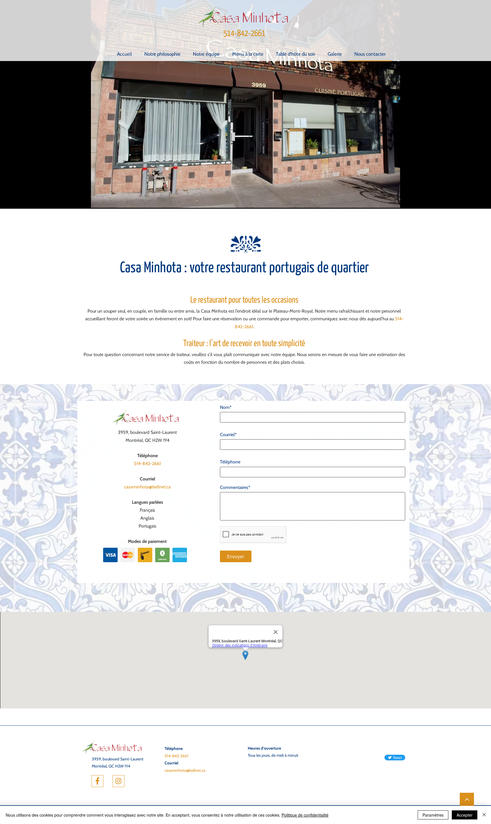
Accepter (465, 815)
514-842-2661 (244, 33)
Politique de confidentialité (305, 815)
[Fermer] (484, 814)
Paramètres (433, 815)
